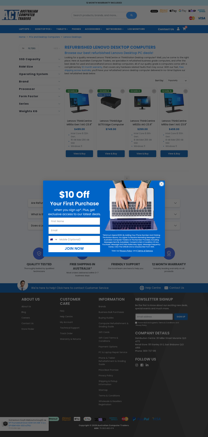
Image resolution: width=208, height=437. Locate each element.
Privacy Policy (126, 250)
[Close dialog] (161, 184)
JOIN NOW (74, 248)
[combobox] (53, 239)
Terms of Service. (145, 250)
